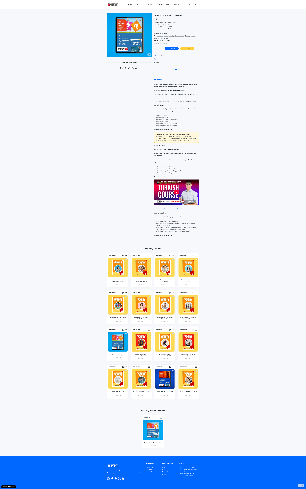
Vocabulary (157, 38)
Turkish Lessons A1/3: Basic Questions (164, 280)
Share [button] (157, 62)
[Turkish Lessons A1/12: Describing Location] (118, 379)
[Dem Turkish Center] (113, 4)
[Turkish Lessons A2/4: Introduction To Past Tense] (141, 342)
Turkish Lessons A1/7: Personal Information (164, 317)
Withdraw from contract (9, 486)
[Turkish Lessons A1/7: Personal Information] (165, 305)
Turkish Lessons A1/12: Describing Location (117, 392)
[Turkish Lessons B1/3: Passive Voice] (165, 379)
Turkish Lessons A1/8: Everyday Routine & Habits (188, 317)
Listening (171, 36)
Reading (187, 36)
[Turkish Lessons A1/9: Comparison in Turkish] (165, 342)
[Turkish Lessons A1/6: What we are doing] (118, 305)
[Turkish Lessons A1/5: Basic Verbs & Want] (141, 305)
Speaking (193, 36)
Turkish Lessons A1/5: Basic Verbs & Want (141, 317)
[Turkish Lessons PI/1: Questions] (118, 342)
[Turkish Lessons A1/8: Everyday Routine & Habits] (188, 305)
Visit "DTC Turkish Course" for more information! (169, 209)
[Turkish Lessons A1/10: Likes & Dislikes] (141, 379)
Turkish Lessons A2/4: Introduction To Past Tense (141, 355)
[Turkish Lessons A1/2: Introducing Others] (141, 267)
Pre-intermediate (179, 36)
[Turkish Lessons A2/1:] (188, 342)
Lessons (165, 33)
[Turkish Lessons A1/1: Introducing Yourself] (118, 267)
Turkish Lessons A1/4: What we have (188, 280)
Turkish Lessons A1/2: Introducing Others (141, 280)
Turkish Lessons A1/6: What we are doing (118, 317)
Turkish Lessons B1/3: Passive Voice (164, 392)
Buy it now (187, 48)
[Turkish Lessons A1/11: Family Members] (188, 379)
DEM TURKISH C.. (113, 255)
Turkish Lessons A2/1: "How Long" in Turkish (188, 355)
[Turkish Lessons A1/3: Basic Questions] (165, 267)
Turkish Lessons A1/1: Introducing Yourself (118, 280)
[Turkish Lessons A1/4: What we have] (188, 267)
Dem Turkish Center (164, 40)
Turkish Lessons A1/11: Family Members (188, 392)
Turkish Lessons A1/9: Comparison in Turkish (164, 355)
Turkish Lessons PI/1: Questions (118, 355)
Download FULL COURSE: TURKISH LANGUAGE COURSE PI (174, 134)
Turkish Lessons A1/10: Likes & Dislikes (141, 392)
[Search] (189, 4)
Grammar (160, 36)
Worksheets (164, 38)
